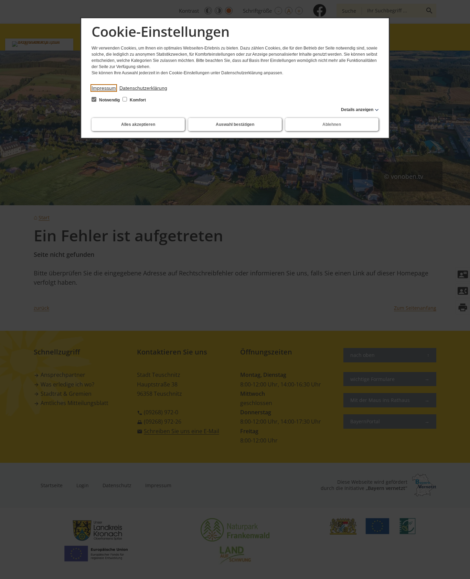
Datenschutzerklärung (143, 88)
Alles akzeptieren (138, 124)
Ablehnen (331, 124)
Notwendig (109, 100)
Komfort (137, 100)
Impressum (104, 88)
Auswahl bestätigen (235, 124)
